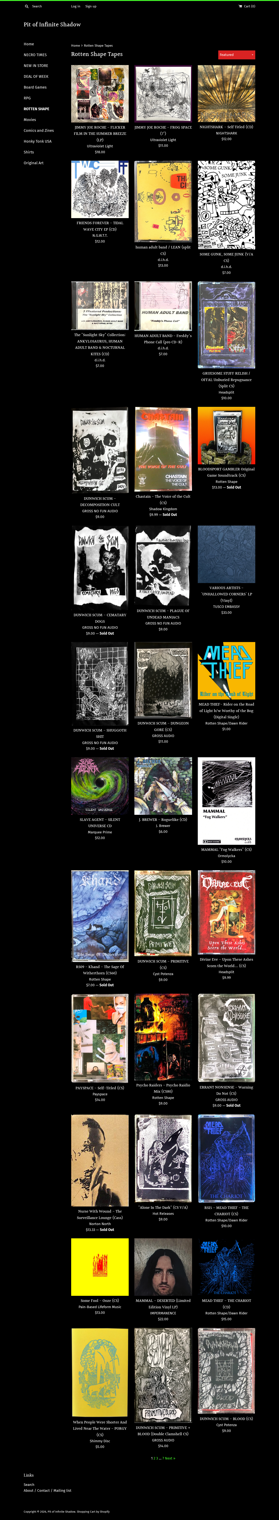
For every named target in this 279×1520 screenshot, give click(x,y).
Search (29, 1484)
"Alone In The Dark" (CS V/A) (163, 1208)
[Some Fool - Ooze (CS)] (100, 1267)
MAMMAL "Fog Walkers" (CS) (226, 850)
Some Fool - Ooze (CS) (100, 1301)
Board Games (35, 87)
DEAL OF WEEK (36, 76)
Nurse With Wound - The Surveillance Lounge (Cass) (100, 1214)
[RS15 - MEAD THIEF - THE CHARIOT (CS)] (226, 1158)
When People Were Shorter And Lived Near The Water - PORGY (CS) (100, 1428)
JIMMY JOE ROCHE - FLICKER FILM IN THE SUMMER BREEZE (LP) (100, 133)
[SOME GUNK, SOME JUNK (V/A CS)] (226, 205)
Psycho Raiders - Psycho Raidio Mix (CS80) (163, 1088)
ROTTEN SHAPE (36, 109)
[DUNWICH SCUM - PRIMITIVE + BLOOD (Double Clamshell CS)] (163, 1375)
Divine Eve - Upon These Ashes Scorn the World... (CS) (226, 962)
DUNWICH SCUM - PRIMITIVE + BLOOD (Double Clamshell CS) (163, 1431)
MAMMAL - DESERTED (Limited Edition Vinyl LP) (163, 1304)
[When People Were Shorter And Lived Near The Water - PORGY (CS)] (100, 1372)
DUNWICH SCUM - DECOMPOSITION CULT (100, 502)
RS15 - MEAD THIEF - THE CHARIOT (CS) (226, 1211)
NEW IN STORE (36, 65)
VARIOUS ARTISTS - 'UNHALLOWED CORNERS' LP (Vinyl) (226, 594)
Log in (75, 6)
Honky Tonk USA (37, 141)
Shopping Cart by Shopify (93, 1511)
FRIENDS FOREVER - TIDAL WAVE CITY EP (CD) (100, 226)
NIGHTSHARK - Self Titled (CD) (226, 127)
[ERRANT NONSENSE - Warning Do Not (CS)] (226, 1038)
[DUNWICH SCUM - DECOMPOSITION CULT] (100, 450)
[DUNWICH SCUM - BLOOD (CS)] (226, 1371)
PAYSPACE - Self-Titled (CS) (100, 1088)
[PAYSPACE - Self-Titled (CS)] (100, 1038)
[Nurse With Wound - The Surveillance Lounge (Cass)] (100, 1160)
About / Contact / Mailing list (47, 1490)
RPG (27, 98)
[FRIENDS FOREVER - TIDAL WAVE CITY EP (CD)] (100, 189)
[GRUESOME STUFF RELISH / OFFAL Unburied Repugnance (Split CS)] (226, 325)
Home (29, 44)
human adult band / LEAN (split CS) (163, 250)
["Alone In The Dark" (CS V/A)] (163, 1158)
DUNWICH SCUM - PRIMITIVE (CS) (163, 964)
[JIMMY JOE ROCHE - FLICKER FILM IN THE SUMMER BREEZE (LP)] (100, 94)
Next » (170, 1458)
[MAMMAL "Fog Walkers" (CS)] (226, 801)
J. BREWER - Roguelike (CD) (163, 820)
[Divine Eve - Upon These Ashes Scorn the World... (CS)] (226, 912)
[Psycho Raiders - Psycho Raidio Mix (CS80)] (163, 1037)
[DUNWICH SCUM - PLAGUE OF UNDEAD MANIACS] (163, 566)
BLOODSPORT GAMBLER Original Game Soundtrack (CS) (226, 472)
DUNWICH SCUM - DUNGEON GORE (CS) (163, 726)
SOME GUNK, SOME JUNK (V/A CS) (226, 257)
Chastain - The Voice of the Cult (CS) (163, 500)
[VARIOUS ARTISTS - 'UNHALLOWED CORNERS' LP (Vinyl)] (226, 554)
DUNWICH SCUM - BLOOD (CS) (226, 1419)
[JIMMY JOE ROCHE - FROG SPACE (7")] (163, 94)
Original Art (33, 163)
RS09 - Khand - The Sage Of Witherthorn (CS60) (100, 970)
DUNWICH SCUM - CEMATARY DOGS (100, 618)
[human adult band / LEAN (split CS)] (163, 201)
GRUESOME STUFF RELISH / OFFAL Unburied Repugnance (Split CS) (226, 379)
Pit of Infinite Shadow (52, 25)
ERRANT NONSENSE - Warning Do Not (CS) (226, 1090)
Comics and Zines (39, 130)
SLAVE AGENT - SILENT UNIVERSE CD (100, 823)
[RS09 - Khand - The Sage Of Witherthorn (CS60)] (100, 916)
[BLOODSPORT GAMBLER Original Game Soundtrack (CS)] (226, 435)
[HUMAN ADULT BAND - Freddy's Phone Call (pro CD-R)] (163, 306)
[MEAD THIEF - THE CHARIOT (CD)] (226, 1267)
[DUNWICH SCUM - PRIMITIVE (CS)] (163, 913)
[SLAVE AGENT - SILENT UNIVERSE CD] (100, 786)
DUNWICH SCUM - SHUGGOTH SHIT (99, 733)
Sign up (90, 6)
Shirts (29, 152)
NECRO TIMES (35, 55)
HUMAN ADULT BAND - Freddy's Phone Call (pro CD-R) (163, 339)
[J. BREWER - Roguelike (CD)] (163, 786)
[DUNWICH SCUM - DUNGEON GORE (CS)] (163, 680)
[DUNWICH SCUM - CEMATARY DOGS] (100, 568)
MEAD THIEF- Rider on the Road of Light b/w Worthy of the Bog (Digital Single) (226, 710)
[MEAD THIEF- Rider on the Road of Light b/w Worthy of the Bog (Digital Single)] (226, 670)
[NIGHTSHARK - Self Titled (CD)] (226, 93)
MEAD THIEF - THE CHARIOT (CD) (226, 1304)
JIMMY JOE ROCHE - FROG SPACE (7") (163, 130)
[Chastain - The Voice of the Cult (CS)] (163, 449)
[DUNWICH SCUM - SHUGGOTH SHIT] (100, 683)
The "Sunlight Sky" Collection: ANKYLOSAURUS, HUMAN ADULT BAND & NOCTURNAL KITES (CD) (100, 344)
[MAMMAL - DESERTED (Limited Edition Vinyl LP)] (163, 1267)
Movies (30, 119)
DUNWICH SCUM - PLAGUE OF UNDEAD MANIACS (163, 614)
